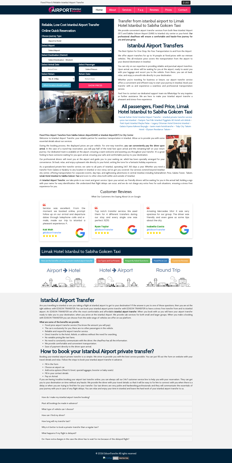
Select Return (48, 74)
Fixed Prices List (160, 261)
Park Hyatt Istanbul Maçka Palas (135, 123)
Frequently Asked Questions (136, 261)
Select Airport (48, 45)
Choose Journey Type (51, 36)
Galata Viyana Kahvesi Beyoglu (134, 126)
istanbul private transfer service (177, 117)
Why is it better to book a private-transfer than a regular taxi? (70, 427)
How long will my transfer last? (56, 421)
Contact (182, 9)
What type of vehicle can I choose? (58, 409)
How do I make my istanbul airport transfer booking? (66, 397)
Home (99, 9)
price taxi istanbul (128, 120)
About (112, 9)
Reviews (154, 9)
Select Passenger (87, 64)
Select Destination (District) (55, 55)
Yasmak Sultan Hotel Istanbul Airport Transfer (140, 117)
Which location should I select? (56, 85)
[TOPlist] (107, 458)
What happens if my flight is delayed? (59, 433)
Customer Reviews (180, 261)
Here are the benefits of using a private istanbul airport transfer (67, 261)
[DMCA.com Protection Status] (121, 458)
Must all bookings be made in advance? (60, 403)
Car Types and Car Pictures (109, 261)
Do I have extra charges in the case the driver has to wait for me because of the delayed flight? (85, 439)
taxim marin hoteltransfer (162, 126)
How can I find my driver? (53, 415)
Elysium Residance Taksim (158, 129)
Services (126, 9)
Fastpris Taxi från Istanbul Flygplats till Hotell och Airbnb (164, 120)
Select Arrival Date (50, 64)
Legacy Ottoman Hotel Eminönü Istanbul (170, 123)
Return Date (84, 74)
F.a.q (140, 9)
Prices (168, 9)
